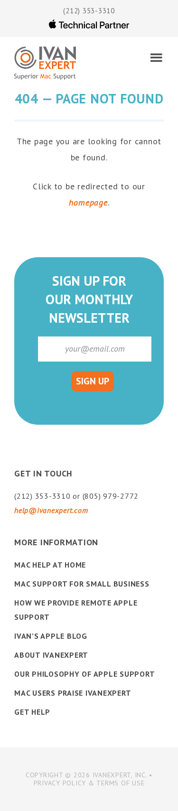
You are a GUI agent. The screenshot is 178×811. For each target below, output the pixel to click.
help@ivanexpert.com (51, 510)
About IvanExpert (51, 655)
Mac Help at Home (50, 564)
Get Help (32, 712)
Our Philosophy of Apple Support (84, 674)
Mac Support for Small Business (82, 583)
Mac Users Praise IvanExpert (72, 693)
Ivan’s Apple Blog (50, 636)
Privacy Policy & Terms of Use (89, 783)
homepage (88, 202)
